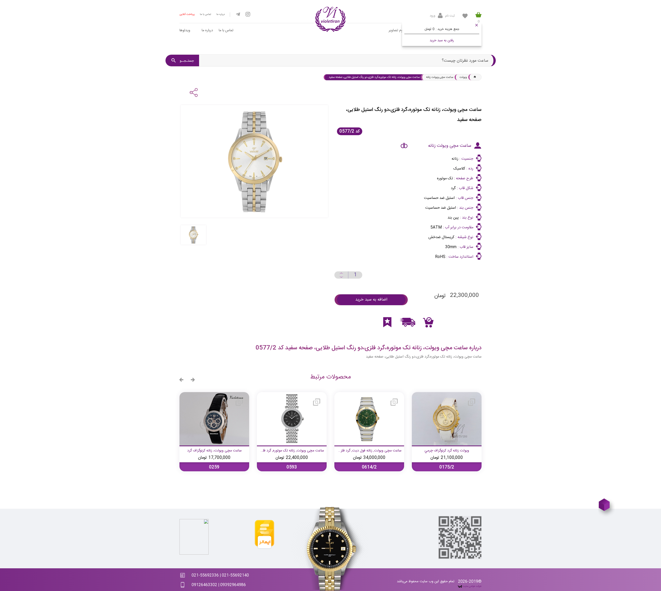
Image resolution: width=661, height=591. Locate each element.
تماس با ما (205, 14)
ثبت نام (450, 15)
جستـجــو (186, 61)
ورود (432, 15)
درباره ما (220, 14)
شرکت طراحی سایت (472, 586)
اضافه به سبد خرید (371, 299)
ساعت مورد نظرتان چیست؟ (465, 61)
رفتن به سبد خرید (442, 40)
